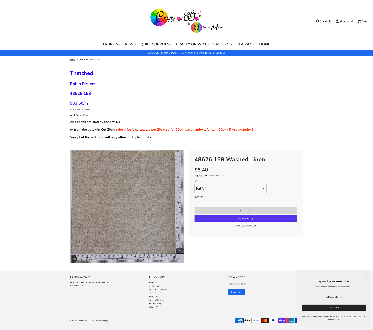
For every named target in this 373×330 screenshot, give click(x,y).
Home (72, 59)
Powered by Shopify (100, 321)
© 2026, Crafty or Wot (78, 321)
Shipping (198, 175)
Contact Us (154, 286)
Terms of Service (156, 300)
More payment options (245, 225)
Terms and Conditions (158, 289)
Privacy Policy (155, 293)
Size (196, 181)
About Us (153, 282)
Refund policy (155, 303)
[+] (206, 202)
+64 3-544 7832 (77, 285)
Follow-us (153, 296)
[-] (195, 202)
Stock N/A (153, 307)
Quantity (199, 197)
